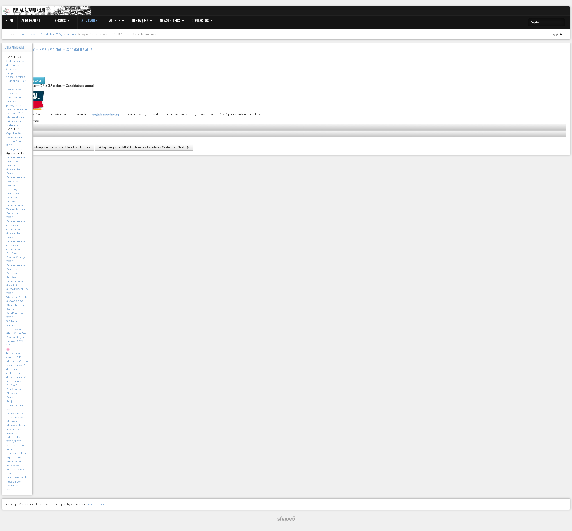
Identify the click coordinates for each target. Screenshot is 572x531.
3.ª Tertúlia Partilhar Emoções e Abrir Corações (16, 327)
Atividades (89, 20)
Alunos (114, 20)
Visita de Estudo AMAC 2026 (17, 299)
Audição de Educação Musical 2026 (15, 465)
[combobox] (546, 22)
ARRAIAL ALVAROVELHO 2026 (17, 289)
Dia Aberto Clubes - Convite (13, 393)
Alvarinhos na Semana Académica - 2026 (15, 311)
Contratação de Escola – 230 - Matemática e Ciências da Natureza (16, 117)
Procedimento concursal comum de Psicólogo (15, 247)
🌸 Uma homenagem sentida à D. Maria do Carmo (17, 355)
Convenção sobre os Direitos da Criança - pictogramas (14, 97)
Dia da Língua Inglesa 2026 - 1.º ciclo (16, 341)
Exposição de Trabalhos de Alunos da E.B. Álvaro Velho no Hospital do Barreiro (16, 423)
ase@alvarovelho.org (105, 114)
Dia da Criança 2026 (15, 259)
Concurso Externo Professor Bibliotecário (14, 199)
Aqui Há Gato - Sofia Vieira (16, 135)
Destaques (140, 20)
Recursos (61, 20)
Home (10, 20)
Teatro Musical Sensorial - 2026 (16, 213)
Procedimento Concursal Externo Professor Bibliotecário (15, 273)
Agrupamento (31, 20)
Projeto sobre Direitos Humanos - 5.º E (16, 79)
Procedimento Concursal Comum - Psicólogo (15, 183)
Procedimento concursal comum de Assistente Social (15, 229)
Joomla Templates (97, 504)
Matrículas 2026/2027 (14, 439)
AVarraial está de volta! (15, 367)
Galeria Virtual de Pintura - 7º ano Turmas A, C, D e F (16, 379)
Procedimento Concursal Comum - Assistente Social (15, 165)
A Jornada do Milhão (15, 447)
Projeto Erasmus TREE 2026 (15, 405)
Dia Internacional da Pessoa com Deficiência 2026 (16, 481)
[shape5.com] (286, 519)
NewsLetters (170, 20)
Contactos (200, 20)
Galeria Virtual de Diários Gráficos (15, 65)
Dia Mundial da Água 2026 (16, 455)
